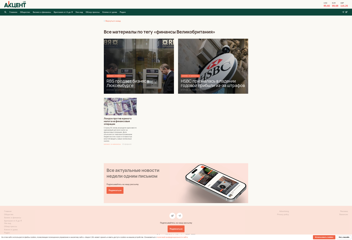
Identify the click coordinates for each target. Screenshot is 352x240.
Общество (25, 12)
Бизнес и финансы (42, 12)
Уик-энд (79, 12)
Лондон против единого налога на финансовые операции (118, 121)
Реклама (344, 211)
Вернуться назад (113, 21)
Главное (13, 12)
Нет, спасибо (344, 237)
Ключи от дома (109, 12)
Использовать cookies (324, 237)
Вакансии (343, 214)
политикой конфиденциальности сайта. (172, 237)
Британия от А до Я (63, 12)
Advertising (284, 211)
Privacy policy (283, 214)
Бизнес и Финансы (112, 144)
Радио (123, 12)
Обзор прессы (93, 12)
